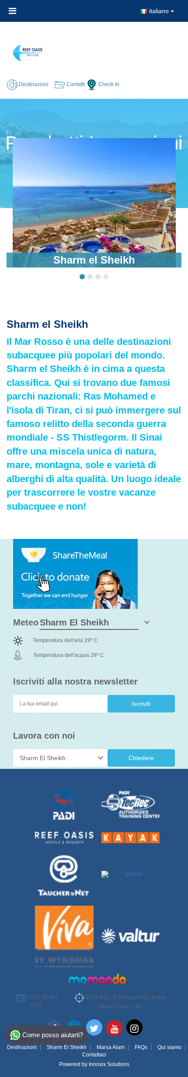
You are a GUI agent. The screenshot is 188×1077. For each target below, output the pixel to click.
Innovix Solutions (109, 1064)
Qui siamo (169, 1047)
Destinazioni (22, 1047)
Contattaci (94, 1055)
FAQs (141, 1047)
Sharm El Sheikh (67, 1047)
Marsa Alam (111, 1047)
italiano (159, 10)
